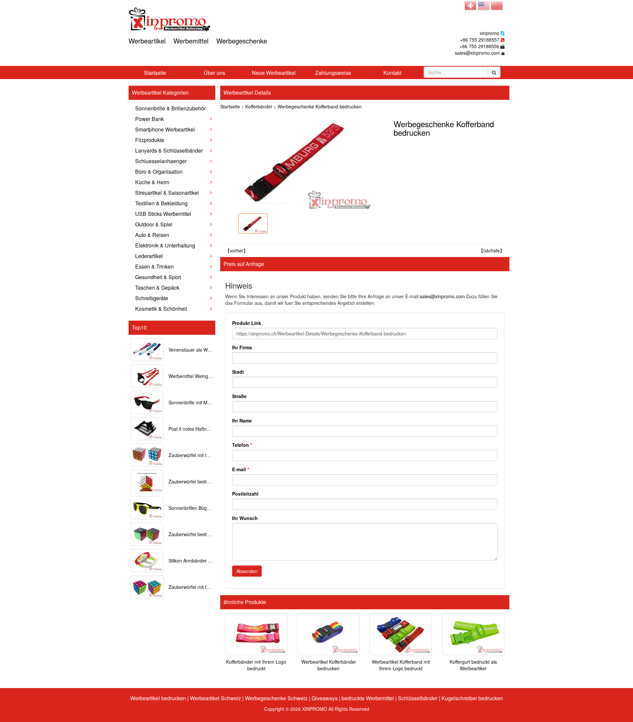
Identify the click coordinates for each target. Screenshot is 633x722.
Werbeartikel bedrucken (158, 698)
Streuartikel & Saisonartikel (167, 192)
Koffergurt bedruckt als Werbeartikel (473, 665)
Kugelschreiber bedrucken (472, 698)
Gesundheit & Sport (158, 277)
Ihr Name (242, 420)
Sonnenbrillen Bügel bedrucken (201, 508)
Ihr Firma (242, 347)
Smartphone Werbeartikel (165, 129)
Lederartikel (149, 256)
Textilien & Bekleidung (161, 203)
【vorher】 (236, 250)
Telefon (242, 445)
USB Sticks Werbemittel (163, 213)
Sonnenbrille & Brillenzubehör (170, 108)
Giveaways (325, 698)
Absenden (246, 571)
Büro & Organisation (159, 171)
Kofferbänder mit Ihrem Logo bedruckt (256, 665)
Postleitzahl (245, 493)
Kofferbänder (258, 106)
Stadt (238, 371)
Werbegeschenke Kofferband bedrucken (320, 106)
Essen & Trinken (154, 266)
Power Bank (149, 119)
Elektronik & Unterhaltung (165, 245)
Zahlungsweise (333, 72)
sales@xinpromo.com (477, 52)
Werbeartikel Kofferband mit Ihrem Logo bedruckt (401, 665)
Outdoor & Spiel (153, 224)
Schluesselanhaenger (161, 161)
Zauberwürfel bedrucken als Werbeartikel (211, 534)
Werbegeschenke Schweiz (276, 698)
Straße (239, 396)
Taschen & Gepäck (157, 287)
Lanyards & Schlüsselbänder (169, 150)
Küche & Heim (152, 182)
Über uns (214, 72)
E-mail (240, 469)
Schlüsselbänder (417, 698)
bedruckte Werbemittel (368, 698)
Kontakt (392, 72)
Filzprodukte (149, 140)
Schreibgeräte (151, 298)
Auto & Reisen (152, 235)
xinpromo (489, 33)
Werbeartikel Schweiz (215, 698)
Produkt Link (246, 323)
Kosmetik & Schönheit (161, 308)
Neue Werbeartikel (274, 72)
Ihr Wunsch (245, 518)
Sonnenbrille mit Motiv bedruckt (201, 402)
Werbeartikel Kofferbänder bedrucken (328, 665)
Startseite (155, 72)
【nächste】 (491, 250)
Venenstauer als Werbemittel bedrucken (210, 349)
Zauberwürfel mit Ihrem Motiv (199, 587)
